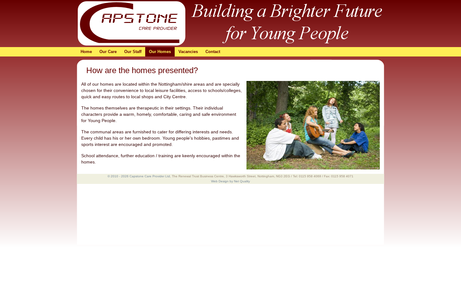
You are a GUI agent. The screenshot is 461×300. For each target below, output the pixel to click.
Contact (212, 51)
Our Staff (132, 51)
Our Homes (160, 51)
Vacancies (188, 51)
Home (86, 51)
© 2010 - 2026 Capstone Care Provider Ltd (139, 176)
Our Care (108, 51)
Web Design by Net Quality (230, 181)
